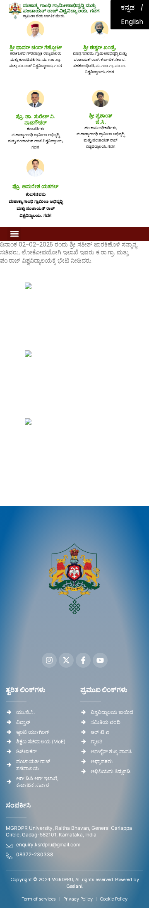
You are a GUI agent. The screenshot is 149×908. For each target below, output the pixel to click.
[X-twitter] (66, 660)
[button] (14, 234)
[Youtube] (100, 660)
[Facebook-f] (83, 660)
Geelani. (75, 886)
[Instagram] (49, 660)
